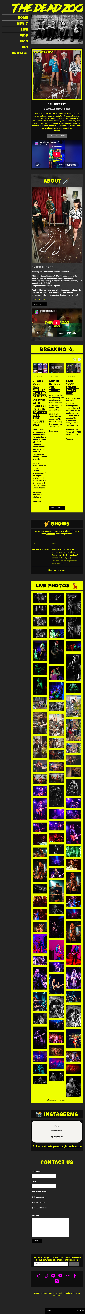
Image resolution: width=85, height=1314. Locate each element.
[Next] (79, 359)
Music (22, 23)
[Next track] (83, 1311)
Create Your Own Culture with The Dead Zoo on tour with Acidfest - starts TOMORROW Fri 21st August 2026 (40, 402)
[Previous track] (77, 1311)
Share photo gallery (57, 1100)
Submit (36, 1241)
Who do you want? (39, 1191)
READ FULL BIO (39, 299)
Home (23, 17)
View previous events (56, 570)
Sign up (74, 1264)
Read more (37, 501)
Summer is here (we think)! (55, 385)
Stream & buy (39, 304)
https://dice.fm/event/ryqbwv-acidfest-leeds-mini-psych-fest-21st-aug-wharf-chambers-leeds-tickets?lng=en (40, 480)
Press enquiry (39, 1197)
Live (24, 29)
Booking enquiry (40, 1202)
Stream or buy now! (57, 136)
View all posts (57, 508)
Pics (24, 41)
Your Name (36, 1171)
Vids (24, 35)
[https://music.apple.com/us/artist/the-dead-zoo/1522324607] (57, 1281)
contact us (50, 533)
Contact (20, 53)
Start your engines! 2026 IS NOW (72, 387)
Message (35, 1215)
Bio (25, 47)
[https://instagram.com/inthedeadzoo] (46, 1276)
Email (34, 1181)
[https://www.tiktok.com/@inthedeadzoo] (39, 1276)
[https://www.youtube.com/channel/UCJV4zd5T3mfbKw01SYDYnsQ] (60, 1276)
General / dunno (40, 1208)
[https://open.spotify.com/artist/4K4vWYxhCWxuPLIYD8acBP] (53, 1276)
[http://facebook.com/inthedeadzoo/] (75, 1276)
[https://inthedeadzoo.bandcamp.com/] (68, 1276)
